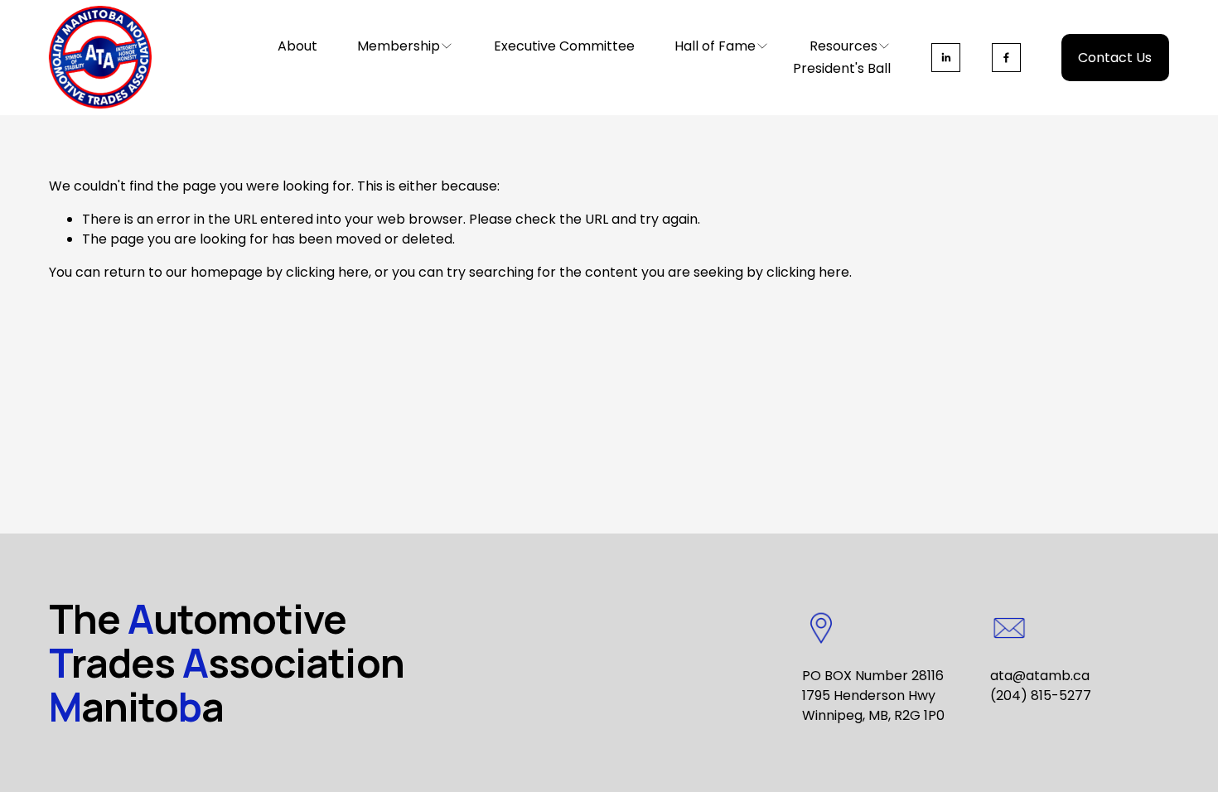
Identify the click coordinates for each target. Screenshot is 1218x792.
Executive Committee (564, 46)
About (297, 46)
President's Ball (842, 68)
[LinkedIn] (945, 57)
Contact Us (1115, 57)
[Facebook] (1006, 57)
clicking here (327, 272)
